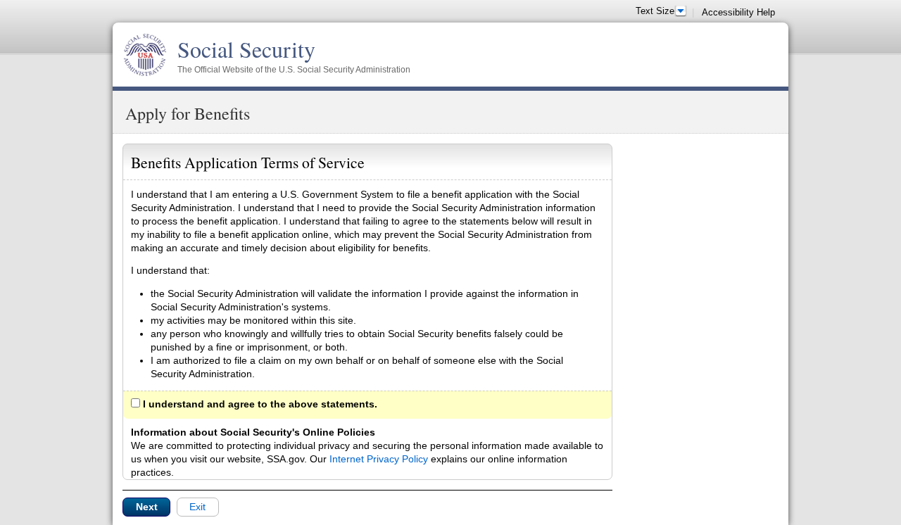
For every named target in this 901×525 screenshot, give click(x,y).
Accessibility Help (738, 12)
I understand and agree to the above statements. (258, 404)
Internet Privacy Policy (378, 458)
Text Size (655, 11)
